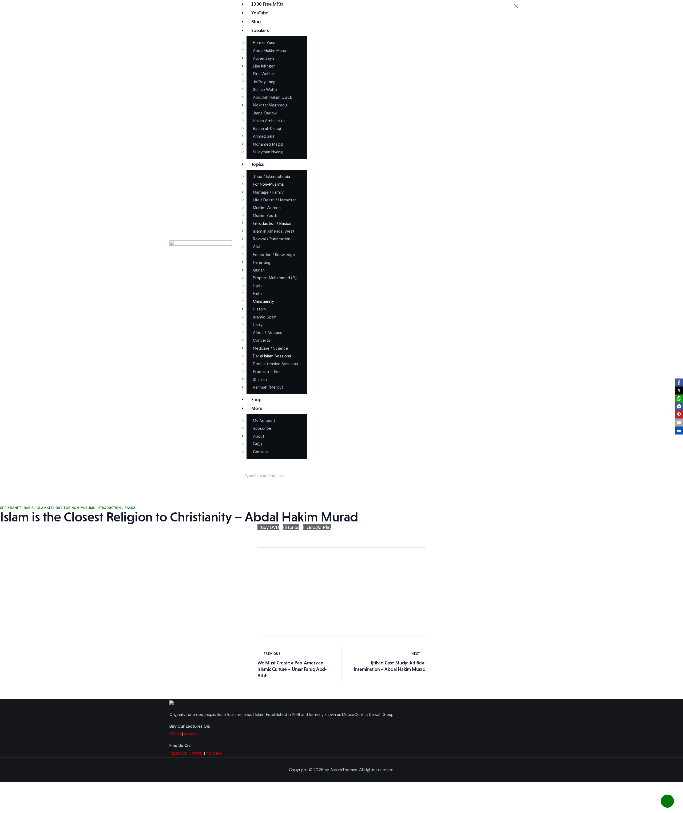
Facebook (178, 753)
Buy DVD (270, 527)
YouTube (213, 753)
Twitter (196, 753)
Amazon (191, 734)
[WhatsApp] (679, 398)
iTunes (292, 527)
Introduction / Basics (116, 508)
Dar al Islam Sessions (43, 508)
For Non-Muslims (79, 508)
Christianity (11, 508)
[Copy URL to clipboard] (264, 617)
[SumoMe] (679, 431)
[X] (679, 390)
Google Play (319, 527)
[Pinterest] (679, 415)
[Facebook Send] (679, 406)
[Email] (679, 423)
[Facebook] (679, 382)
